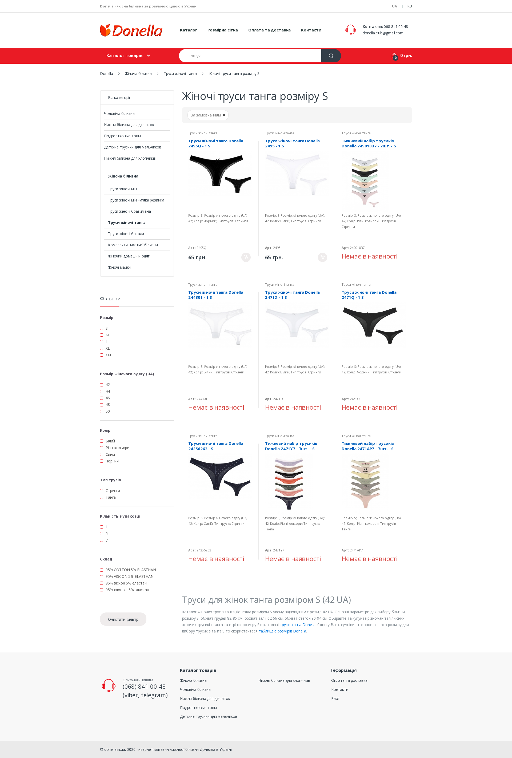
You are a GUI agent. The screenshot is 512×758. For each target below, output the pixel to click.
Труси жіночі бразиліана (129, 211)
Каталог (188, 30)
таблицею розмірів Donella (282, 631)
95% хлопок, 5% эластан (127, 589)
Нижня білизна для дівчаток (129, 124)
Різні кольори (117, 447)
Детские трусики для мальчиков (132, 147)
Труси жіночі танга (202, 133)
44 (108, 391)
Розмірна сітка (222, 30)
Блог (335, 698)
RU (409, 6)
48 (108, 404)
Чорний (112, 460)
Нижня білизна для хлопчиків (130, 158)
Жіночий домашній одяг (129, 256)
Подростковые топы (122, 135)
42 (108, 384)
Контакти (311, 30)
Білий (110, 440)
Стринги (113, 490)
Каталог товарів (124, 55)
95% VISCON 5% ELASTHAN (130, 576)
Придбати (246, 257)
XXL (109, 354)
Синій (110, 454)
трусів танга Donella (297, 624)
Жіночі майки (119, 267)
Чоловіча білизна (119, 113)
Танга (111, 497)
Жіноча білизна (123, 176)
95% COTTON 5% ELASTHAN (131, 569)
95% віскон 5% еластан (126, 583)
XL (108, 348)
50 (108, 411)
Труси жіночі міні (123, 188)
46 (108, 397)
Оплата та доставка (269, 30)
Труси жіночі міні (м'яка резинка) (136, 200)
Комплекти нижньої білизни (133, 244)
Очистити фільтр (123, 619)
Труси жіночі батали (126, 233)
